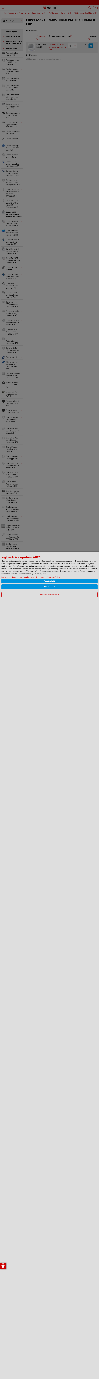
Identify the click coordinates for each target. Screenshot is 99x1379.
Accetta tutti (49, 581)
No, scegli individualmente (49, 595)
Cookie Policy (29, 577)
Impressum (40, 577)
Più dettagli (5, 577)
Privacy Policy (17, 577)
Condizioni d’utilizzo (53, 577)
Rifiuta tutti (49, 587)
